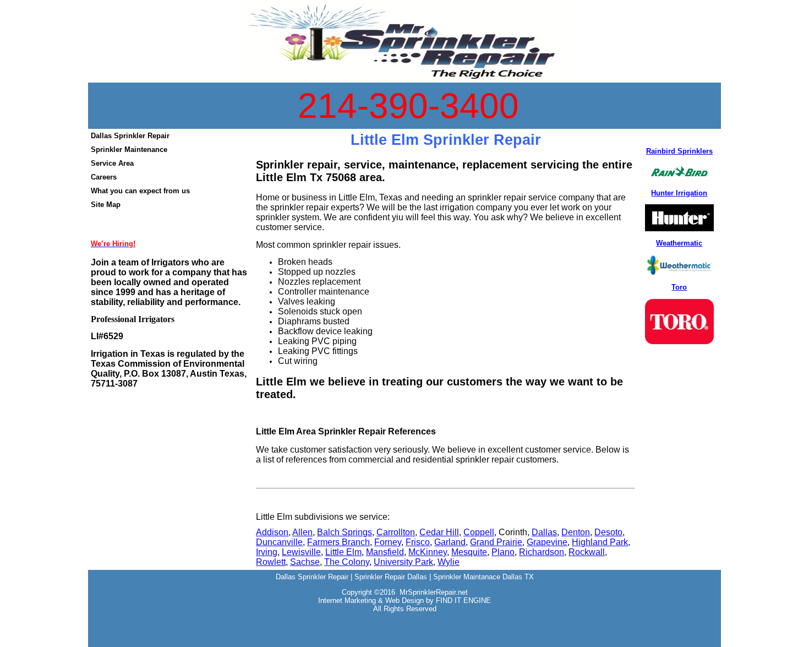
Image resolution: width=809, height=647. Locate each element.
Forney (387, 542)
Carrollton (395, 532)
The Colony (346, 562)
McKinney (427, 552)
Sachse (305, 562)
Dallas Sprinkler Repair (130, 136)
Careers (104, 177)
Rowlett (271, 562)
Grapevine (547, 542)
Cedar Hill (439, 532)
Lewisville (301, 552)
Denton (575, 532)
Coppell (478, 532)
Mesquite (469, 552)
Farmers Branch (338, 542)
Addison (272, 532)
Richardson (541, 552)
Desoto (608, 532)
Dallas (544, 532)
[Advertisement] (404, 640)
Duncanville (279, 542)
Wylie (449, 562)
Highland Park (600, 542)
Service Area (112, 163)
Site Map (106, 204)
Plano (503, 552)
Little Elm (343, 552)
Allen (302, 532)
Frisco (418, 542)
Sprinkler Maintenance (129, 149)
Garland (450, 542)
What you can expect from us (140, 191)
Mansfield (385, 552)
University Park (403, 562)
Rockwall (587, 552)
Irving (266, 552)
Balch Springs (344, 532)
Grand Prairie (496, 542)
